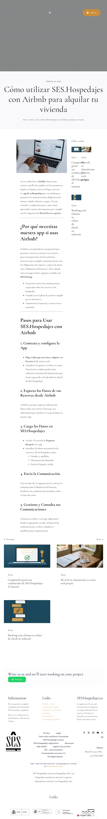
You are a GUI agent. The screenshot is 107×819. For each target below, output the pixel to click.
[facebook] (84, 733)
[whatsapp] (102, 733)
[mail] (102, 737)
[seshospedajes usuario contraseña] (76, 147)
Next (98, 539)
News (74, 157)
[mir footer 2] (20, 810)
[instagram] (93, 733)
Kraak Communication (55, 766)
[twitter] (89, 733)
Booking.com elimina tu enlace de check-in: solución (25, 637)
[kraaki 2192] (76, 195)
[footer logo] (42, 810)
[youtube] (98, 733)
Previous (10, 539)
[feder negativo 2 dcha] (64, 810)
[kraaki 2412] (86, 147)
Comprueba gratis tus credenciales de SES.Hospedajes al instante (25, 583)
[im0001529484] (87, 810)
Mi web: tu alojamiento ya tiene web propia (88, 171)
